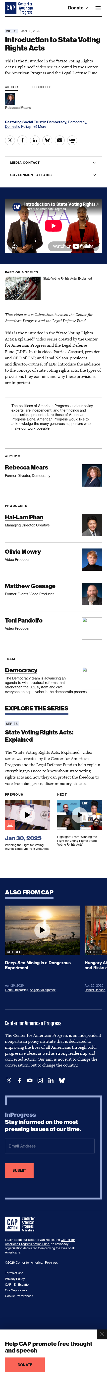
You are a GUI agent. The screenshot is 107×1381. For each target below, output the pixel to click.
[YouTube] (30, 1080)
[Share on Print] (72, 140)
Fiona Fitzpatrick (16, 990)
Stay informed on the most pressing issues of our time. (43, 1122)
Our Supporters (16, 1290)
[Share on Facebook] (22, 140)
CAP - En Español (17, 1284)
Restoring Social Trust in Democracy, (36, 122)
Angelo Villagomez (42, 990)
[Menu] (98, 8)
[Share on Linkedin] (35, 140)
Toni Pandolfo (24, 620)
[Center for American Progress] (11, 8)
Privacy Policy (15, 1279)
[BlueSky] (61, 1080)
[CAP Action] (21, 1224)
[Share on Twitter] (10, 140)
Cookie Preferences (19, 1296)
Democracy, (77, 122)
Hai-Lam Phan (24, 517)
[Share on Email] (60, 140)
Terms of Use (14, 1273)
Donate (76, 8)
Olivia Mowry (23, 551)
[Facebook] (19, 1080)
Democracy (21, 670)
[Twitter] (9, 1080)
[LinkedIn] (51, 1080)
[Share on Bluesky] (47, 140)
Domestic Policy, (18, 126)
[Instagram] (40, 1080)
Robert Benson (95, 990)
